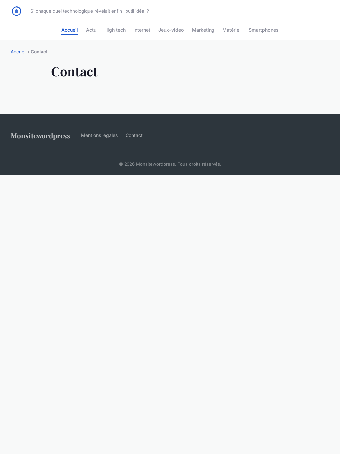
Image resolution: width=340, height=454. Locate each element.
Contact (134, 135)
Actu (91, 30)
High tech (115, 30)
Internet (141, 30)
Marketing (203, 30)
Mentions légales (99, 135)
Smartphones (264, 30)
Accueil (69, 30)
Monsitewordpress (40, 135)
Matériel (231, 30)
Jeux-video (171, 30)
